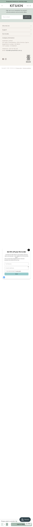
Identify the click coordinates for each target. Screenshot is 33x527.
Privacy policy (19, 68)
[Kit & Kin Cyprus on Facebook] (3, 59)
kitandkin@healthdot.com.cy (14, 50)
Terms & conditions (27, 68)
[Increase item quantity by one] (7, 524)
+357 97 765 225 (13, 48)
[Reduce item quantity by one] (2, 524)
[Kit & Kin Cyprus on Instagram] (6, 59)
